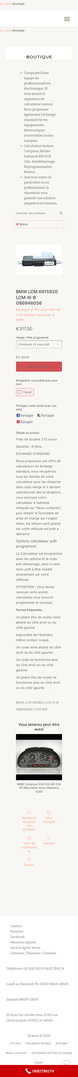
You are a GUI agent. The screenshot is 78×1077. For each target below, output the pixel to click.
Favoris (48, 843)
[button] (25, 392)
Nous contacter (16, 1053)
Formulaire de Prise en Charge (52, 1053)
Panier (29, 865)
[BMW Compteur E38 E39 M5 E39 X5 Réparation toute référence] (39, 757)
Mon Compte (49, 820)
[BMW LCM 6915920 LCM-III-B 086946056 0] (39, 259)
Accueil (5, 4)
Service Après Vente (25, 948)
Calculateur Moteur (38, 1043)
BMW (20, 320)
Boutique (22, 310)
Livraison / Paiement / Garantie (33, 953)
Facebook (17, 937)
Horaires (16, 931)
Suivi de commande (29, 847)
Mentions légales (23, 942)
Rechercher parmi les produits (29, 824)
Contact (16, 926)
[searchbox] (39, 213)
